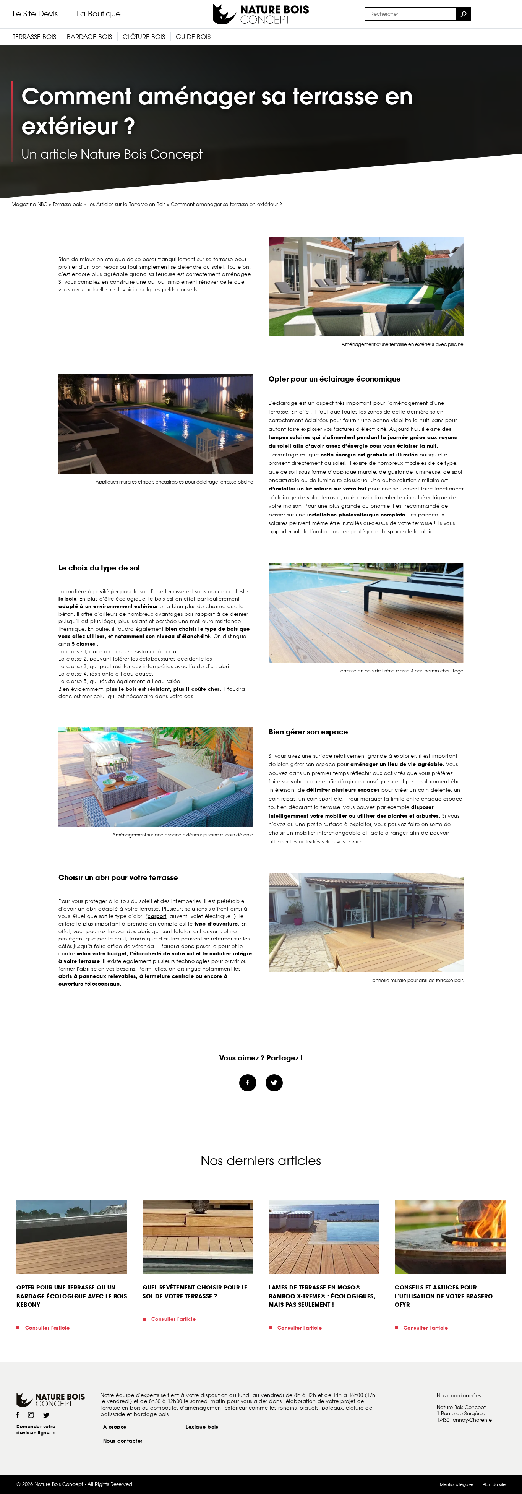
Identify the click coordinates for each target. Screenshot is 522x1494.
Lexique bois (202, 1427)
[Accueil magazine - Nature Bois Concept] (261, 14)
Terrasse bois (67, 204)
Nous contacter (123, 1441)
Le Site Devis (35, 14)
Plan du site (494, 1484)
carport (157, 916)
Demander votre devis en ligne (35, 1430)
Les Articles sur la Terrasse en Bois (126, 204)
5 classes (84, 644)
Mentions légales (457, 1484)
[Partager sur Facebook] (247, 1082)
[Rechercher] (463, 14)
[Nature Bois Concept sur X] (46, 1415)
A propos (114, 1427)
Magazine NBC (29, 204)
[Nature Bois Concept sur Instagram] (31, 1415)
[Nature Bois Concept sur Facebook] (17, 1415)
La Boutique (99, 14)
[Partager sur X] (274, 1082)
